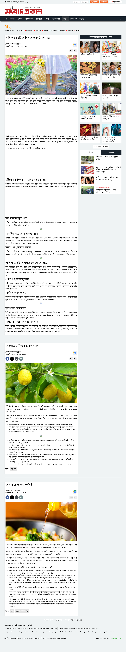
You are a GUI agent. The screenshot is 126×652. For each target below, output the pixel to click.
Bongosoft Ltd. (116, 638)
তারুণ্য (78, 31)
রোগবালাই (29, 31)
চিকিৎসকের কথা (9, 31)
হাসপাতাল (54, 31)
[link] (94, 1)
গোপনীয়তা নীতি (69, 620)
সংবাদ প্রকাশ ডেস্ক (14, 44)
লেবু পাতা (13, 469)
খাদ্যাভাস (38, 31)
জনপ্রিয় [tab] (111, 152)
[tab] (90, 152)
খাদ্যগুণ (46, 31)
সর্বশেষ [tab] (90, 152)
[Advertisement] (41, 120)
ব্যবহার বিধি (59, 620)
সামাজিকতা (116, 2)
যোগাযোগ (79, 620)
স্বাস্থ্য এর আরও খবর (101, 146)
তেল (12, 611)
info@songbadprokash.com (89, 628)
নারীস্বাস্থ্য (70, 31)
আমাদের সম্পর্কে (48, 620)
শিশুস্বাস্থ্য (62, 31)
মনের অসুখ (20, 31)
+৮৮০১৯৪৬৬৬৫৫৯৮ (70, 628)
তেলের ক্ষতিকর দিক (22, 611)
